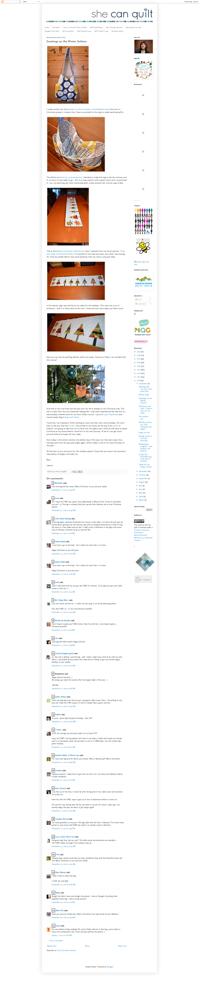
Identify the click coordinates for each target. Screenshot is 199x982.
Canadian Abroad (61, 819)
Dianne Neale (60, 541)
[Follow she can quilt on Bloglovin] (141, 343)
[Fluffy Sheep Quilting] (143, 152)
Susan (57, 498)
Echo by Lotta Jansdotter (71, 177)
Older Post (122, 946)
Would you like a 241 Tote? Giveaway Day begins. (145, 425)
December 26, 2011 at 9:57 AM (63, 917)
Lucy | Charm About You (64, 837)
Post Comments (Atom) (66, 950)
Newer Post (51, 946)
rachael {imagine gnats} (65, 653)
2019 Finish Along (96, 27)
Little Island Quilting (63, 519)
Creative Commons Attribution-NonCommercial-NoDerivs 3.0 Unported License (143, 535)
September (143, 478)
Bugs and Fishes (72, 417)
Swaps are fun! (144, 432)
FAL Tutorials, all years (114, 27)
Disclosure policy (117, 31)
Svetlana (58, 770)
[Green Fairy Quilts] (143, 95)
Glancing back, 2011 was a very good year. (145, 389)
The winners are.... (143, 417)
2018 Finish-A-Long (84, 31)
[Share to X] (77, 472)
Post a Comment (56, 941)
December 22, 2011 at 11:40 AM (63, 811)
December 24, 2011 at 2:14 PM (63, 902)
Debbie (58, 714)
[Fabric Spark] (143, 189)
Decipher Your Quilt (52, 31)
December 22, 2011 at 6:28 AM (63, 688)
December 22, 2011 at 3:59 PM (63, 828)
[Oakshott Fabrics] (143, 170)
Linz (56, 638)
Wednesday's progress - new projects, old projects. (145, 447)
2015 (139, 366)
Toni (57, 854)
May (141, 493)
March (141, 500)
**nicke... (58, 730)
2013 (139, 373)
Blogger (110, 967)
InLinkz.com (137, 200)
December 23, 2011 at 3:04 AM (63, 846)
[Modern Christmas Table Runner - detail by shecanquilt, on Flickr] (76, 351)
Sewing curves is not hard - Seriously (145, 438)
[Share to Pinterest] (81, 472)
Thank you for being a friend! (145, 465)
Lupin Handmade (110, 414)
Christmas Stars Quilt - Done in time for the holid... (145, 409)
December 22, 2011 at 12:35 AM (63, 510)
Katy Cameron (60, 788)
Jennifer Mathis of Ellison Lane (67, 755)
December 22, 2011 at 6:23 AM (63, 666)
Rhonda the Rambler (62, 620)
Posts (139, 299)
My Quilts (56, 27)
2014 (139, 370)
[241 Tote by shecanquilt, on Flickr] (68, 103)
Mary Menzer (60, 872)
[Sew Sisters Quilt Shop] (143, 114)
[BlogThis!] (75, 472)
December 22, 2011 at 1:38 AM (63, 533)
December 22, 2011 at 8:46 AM (63, 762)
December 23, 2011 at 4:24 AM (63, 864)
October (142, 475)
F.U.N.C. (72, 425)
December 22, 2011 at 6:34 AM (63, 706)
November (143, 471)
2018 (139, 355)
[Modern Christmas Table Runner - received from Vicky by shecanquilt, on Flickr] (68, 245)
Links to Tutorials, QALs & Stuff (74, 27)
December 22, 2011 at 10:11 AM (63, 780)
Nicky (58, 893)
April (141, 496)
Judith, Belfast (60, 697)
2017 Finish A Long (101, 31)
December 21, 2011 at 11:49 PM (63, 490)
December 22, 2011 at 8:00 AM (64, 721)
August (142, 482)
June (141, 489)
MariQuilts (58, 483)
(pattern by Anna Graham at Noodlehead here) (88, 109)
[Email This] (73, 472)
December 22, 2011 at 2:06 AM (63, 554)
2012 (139, 377)
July (140, 485)
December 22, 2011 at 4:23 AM (63, 592)
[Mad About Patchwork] (143, 133)
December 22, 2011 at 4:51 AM (63, 630)
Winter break (144, 395)
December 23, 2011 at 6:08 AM (63, 884)
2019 (139, 352)
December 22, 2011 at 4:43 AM (63, 612)
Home (47, 27)
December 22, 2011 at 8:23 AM (63, 747)
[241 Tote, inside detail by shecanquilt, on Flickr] (76, 171)
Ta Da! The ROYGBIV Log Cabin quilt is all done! (145, 457)
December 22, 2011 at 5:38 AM (63, 645)
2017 (139, 359)
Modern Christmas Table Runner (70, 251)
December (143, 384)
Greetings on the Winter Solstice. (145, 400)
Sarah (57, 582)
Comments (141, 304)
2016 (139, 362)
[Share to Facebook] (79, 472)
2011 (138, 380)
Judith (115, 425)
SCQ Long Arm (68, 31)
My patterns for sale (133, 27)
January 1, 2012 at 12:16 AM (62, 935)
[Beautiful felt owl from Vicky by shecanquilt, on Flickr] (76, 403)
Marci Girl (60, 910)
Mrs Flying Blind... (62, 600)
